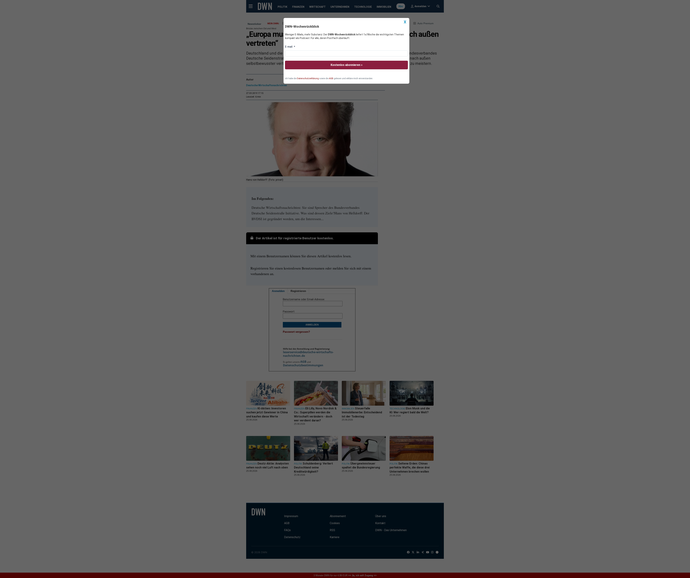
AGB (331, 78)
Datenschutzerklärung (308, 78)
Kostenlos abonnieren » (346, 65)
